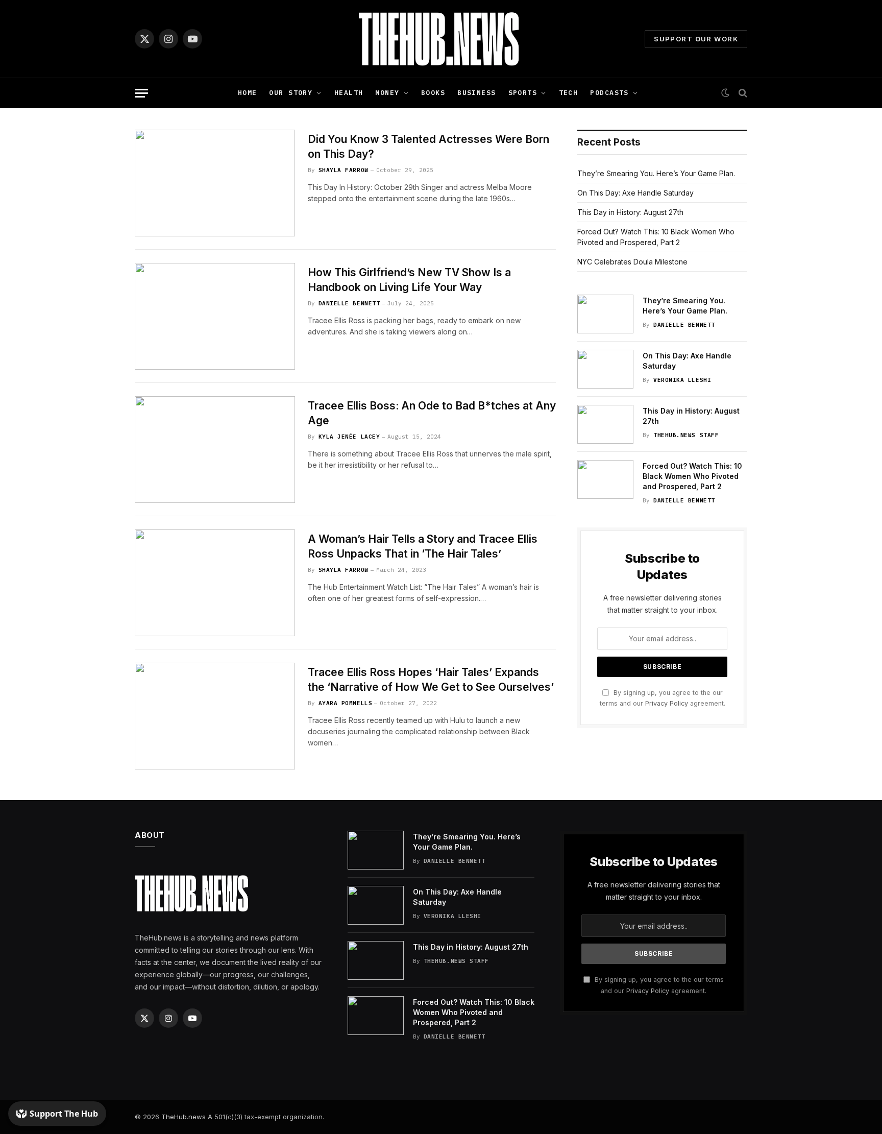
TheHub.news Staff (686, 435)
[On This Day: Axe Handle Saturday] (605, 369)
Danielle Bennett (349, 303)
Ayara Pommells (345, 703)
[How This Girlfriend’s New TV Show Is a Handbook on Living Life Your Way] (215, 316)
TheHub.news (183, 1117)
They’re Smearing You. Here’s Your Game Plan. (656, 173)
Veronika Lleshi (682, 379)
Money (387, 92)
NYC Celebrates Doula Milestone (632, 261)
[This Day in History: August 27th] (605, 424)
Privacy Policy (666, 703)
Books (433, 92)
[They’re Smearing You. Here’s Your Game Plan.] (605, 314)
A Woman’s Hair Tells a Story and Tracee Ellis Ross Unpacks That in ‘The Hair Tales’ (422, 546)
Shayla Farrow (343, 170)
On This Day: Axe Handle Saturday (635, 192)
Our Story (290, 92)
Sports (522, 92)
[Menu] (141, 93)
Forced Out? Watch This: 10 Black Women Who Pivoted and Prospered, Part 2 (692, 476)
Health (348, 92)
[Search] (742, 93)
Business (476, 92)
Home (247, 92)
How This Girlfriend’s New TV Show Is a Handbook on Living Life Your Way (409, 280)
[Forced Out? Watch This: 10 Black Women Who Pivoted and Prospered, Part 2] (605, 479)
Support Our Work (696, 39)
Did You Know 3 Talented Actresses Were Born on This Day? (428, 146)
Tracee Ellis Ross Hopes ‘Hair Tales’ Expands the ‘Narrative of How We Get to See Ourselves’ (431, 679)
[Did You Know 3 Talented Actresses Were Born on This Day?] (215, 183)
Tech (568, 92)
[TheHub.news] (441, 39)
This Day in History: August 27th (630, 212)
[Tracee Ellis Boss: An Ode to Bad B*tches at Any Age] (215, 449)
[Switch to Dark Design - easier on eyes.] (725, 93)
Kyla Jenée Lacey (349, 436)
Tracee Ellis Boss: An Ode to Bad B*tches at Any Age (432, 413)
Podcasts (609, 92)
